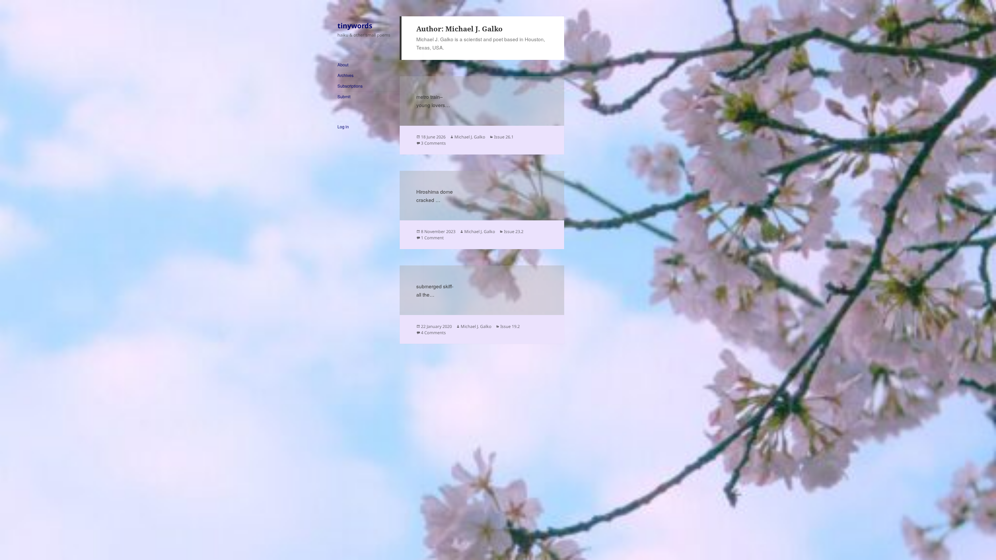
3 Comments (433, 143)
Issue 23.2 (513, 231)
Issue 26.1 (504, 137)
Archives (345, 75)
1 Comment (432, 238)
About (342, 65)
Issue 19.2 (510, 326)
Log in (343, 127)
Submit (343, 97)
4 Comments (433, 332)
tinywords (354, 25)
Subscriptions (350, 86)
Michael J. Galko (469, 137)
